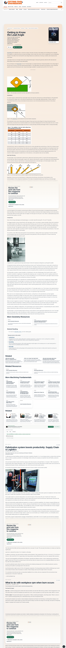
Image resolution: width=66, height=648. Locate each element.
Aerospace (25, 9)
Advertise (41, 2)
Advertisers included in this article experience (16, 205)
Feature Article (10, 28)
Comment (14, 431)
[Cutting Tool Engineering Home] (13, 2)
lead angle (19, 63)
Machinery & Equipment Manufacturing (52, 9)
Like (7, 431)
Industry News (10, 6)
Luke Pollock (18, 44)
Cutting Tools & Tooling (16, 28)
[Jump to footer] (64, 646)
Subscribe (60, 6)
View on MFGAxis (57, 426)
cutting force (14, 118)
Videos (20, 6)
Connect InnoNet (51, 426)
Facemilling (9, 52)
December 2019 (8, 451)
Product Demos (43, 9)
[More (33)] (61, 9)
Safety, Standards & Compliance (33, 28)
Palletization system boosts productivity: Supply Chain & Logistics (32, 448)
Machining (20, 9)
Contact (45, 2)
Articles (5, 6)
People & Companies (12, 9)
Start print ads (10, 539)
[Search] (61, 3)
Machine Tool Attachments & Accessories (34, 9)
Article (8, 29)
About (37, 2)
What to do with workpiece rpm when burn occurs (29, 582)
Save (10, 431)
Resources (29, 6)
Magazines (24, 6)
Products (16, 6)
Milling (17, 9)
